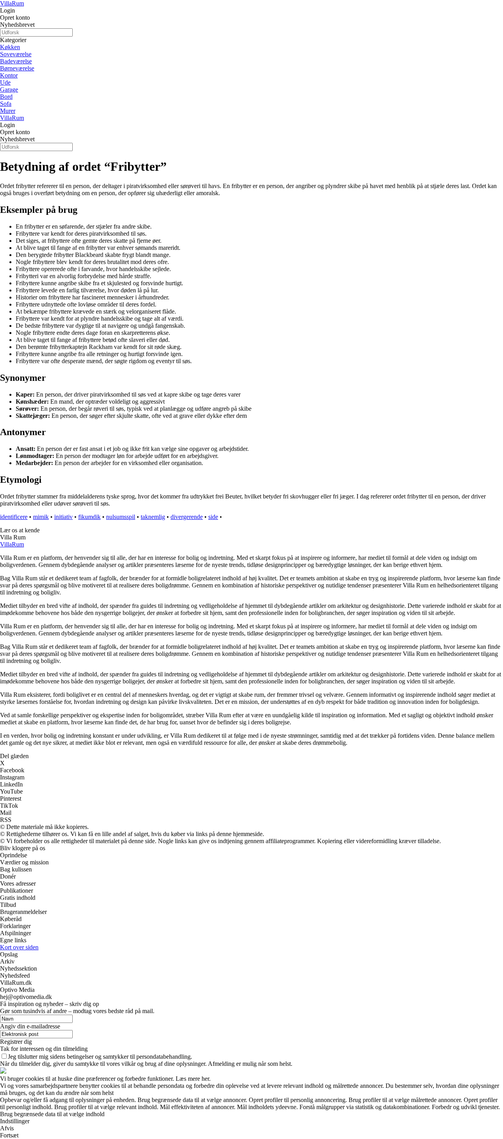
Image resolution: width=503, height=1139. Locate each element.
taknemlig (153, 516)
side (213, 516)
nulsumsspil (120, 516)
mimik (41, 516)
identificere (14, 516)
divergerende (187, 516)
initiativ (63, 516)
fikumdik (89, 516)
